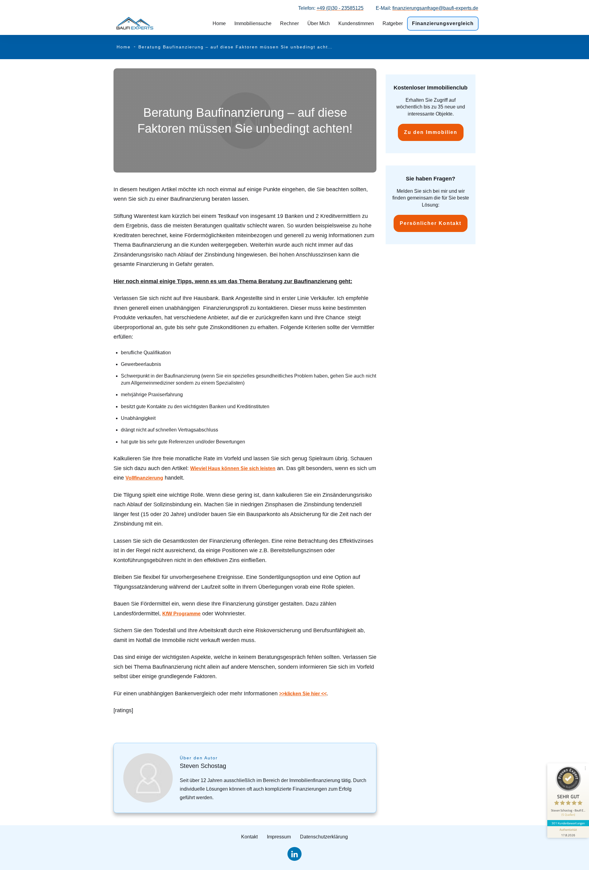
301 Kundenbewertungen (568, 823)
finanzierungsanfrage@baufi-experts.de (435, 8)
